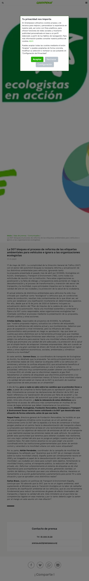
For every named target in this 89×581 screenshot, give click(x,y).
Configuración (45, 64)
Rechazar (51, 59)
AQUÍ (31, 41)
